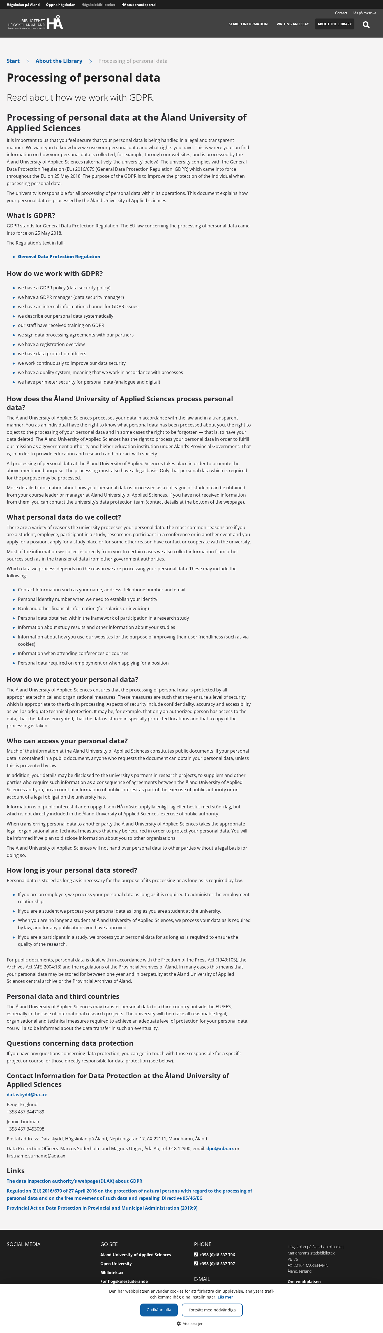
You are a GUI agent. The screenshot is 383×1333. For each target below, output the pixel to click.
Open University (116, 1263)
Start (13, 60)
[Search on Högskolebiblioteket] (366, 28)
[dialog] (191, 1308)
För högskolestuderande (124, 1281)
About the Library (59, 60)
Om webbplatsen (304, 1281)
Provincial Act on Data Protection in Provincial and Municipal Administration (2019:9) (102, 1208)
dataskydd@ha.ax (27, 1095)
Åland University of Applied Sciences (135, 1254)
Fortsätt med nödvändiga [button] (212, 1310)
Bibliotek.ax (111, 1272)
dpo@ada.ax (220, 1148)
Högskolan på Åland (23, 4)
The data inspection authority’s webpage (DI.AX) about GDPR (74, 1181)
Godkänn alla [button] (159, 1309)
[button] (191, 1323)
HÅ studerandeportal (138, 4)
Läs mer (225, 1297)
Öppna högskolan (60, 4)
